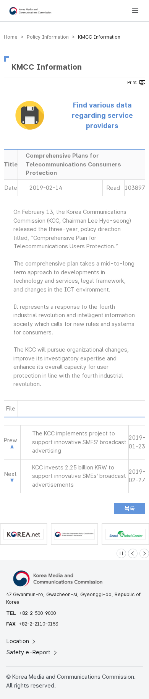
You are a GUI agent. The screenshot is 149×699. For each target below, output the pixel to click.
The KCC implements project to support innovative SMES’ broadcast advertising (79, 442)
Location (18, 641)
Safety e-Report (29, 652)
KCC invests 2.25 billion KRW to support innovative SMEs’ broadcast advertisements (79, 476)
